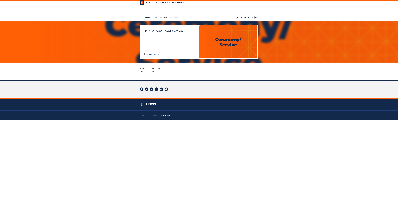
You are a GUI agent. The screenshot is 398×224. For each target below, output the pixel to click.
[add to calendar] (252, 17)
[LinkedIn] (151, 89)
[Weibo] (161, 89)
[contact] (255, 17)
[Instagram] (146, 89)
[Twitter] (245, 17)
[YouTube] (166, 89)
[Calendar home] (237, 17)
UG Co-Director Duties (148, 17)
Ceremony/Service (152, 54)
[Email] (248, 17)
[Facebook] (241, 17)
